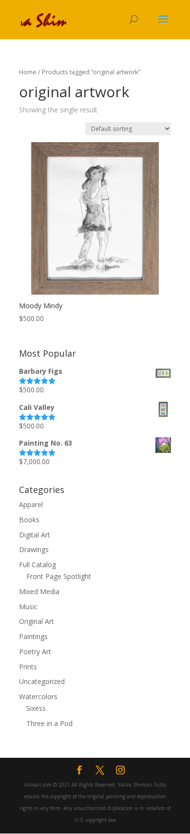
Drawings (34, 549)
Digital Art (34, 534)
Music (28, 606)
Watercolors (38, 696)
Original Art (36, 621)
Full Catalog (37, 564)
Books (29, 519)
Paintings (33, 636)
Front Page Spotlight (58, 576)
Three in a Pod (49, 723)
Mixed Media (39, 591)
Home (28, 71)
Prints (28, 666)
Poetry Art (35, 651)
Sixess (36, 708)
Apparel (31, 504)
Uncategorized (42, 681)
